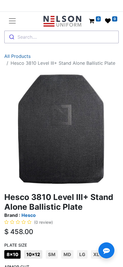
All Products (17, 56)
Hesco (28, 215)
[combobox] (61, 37)
